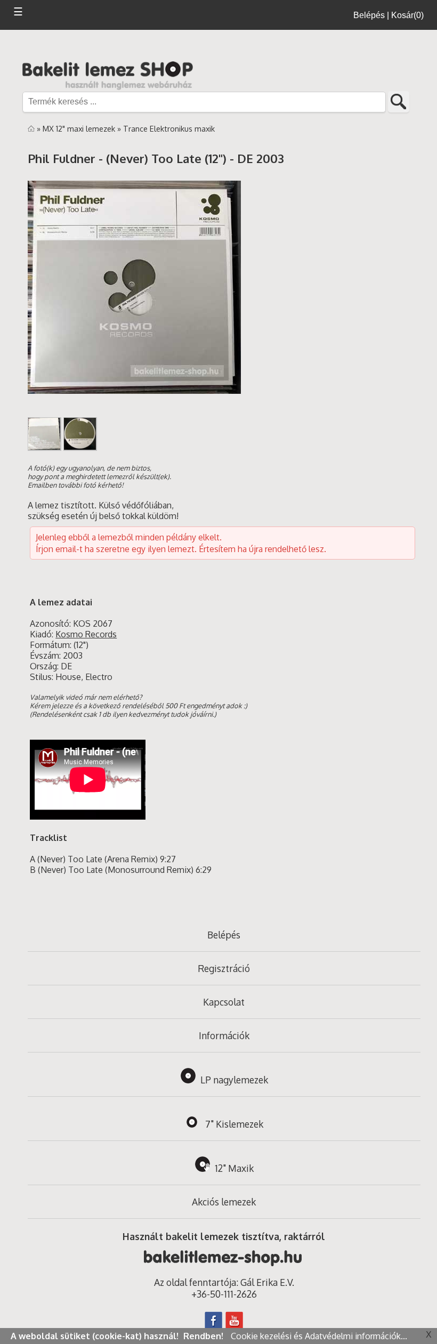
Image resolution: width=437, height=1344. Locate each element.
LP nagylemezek (234, 1080)
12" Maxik (234, 1168)
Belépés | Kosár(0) (388, 15)
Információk (224, 1035)
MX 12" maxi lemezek (80, 128)
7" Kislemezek (234, 1124)
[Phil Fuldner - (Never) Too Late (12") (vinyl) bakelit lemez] (134, 390)
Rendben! (204, 1336)
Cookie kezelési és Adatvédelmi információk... (319, 1336)
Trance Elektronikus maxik (169, 128)
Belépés (223, 935)
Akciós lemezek (224, 1202)
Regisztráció (224, 968)
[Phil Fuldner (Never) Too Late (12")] (44, 447)
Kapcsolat (224, 1002)
